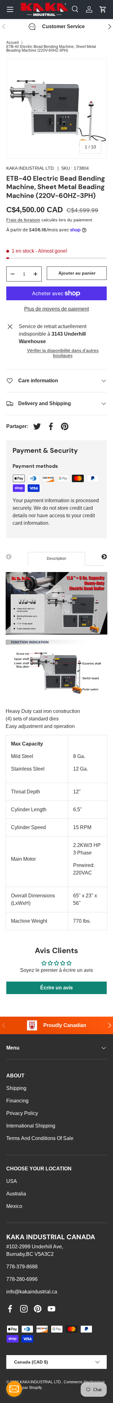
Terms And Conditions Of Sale (39, 1138)
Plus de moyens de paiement (56, 309)
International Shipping (30, 1125)
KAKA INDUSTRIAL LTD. (30, 168)
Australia (16, 1193)
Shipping (16, 1088)
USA (11, 1181)
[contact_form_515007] (14, 1389)
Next (104, 557)
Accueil (12, 42)
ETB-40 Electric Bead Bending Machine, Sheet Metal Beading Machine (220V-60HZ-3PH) (51, 48)
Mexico (14, 1206)
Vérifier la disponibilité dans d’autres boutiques (63, 353)
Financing (17, 1100)
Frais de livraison (23, 219)
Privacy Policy (22, 1113)
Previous (9, 557)
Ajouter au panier (76, 273)
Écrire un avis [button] (56, 987)
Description (56, 558)
